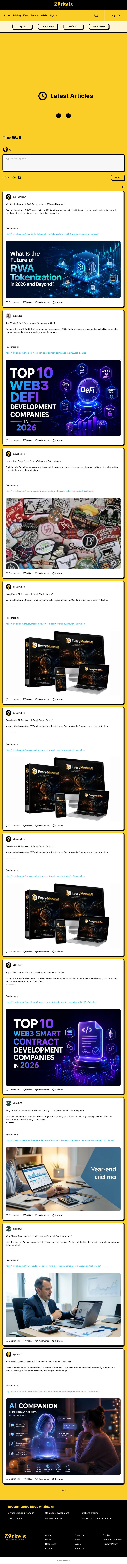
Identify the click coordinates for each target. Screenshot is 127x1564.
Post (117, 177)
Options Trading (90, 1513)
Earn (77, 1539)
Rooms (48, 1548)
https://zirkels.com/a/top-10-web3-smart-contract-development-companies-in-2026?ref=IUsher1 (51, 1002)
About (48, 1535)
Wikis (78, 1544)
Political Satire (15, 1518)
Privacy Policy (110, 1544)
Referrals (79, 1548)
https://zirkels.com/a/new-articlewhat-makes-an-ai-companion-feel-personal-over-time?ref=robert (52, 1391)
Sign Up (115, 15)
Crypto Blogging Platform (21, 1513)
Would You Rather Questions (96, 1518)
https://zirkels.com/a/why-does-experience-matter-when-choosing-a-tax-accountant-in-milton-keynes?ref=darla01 (60, 1140)
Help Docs (50, 1544)
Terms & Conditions (113, 1539)
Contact (107, 1535)
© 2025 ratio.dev (63, 1561)
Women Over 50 (53, 1518)
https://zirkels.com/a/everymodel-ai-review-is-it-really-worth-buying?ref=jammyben (45, 624)
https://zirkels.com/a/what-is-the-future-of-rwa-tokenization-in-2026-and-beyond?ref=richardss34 (52, 234)
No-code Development (57, 1513)
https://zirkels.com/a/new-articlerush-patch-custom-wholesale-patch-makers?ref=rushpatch (50, 491)
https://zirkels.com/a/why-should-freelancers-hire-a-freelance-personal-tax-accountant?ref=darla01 (53, 1266)
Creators (79, 1535)
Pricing (48, 1539)
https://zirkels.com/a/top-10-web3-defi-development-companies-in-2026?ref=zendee (46, 353)
